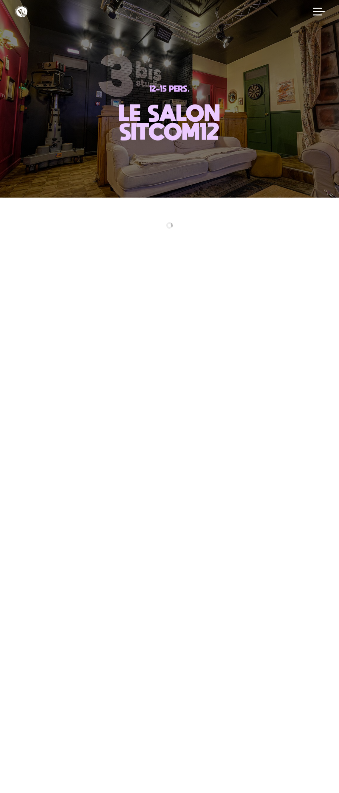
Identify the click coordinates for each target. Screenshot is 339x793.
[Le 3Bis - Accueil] (21, 12)
